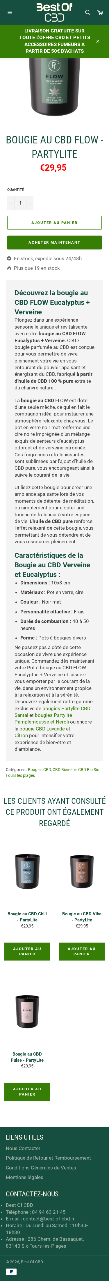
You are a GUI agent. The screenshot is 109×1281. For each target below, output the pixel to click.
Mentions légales (24, 1177)
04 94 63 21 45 (49, 1212)
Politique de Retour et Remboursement (48, 1158)
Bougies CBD (39, 769)
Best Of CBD (32, 1262)
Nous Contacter (23, 1148)
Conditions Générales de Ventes (41, 1168)
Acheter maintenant (54, 242)
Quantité (15, 190)
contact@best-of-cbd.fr (49, 1219)
